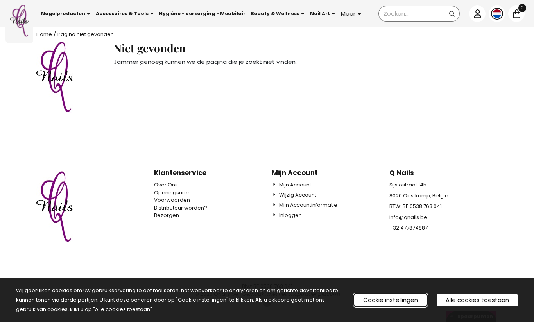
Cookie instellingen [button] (390, 300)
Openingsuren (172, 192)
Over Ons (166, 184)
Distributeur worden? (180, 208)
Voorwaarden (172, 200)
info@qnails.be (408, 217)
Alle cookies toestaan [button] (477, 300)
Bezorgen (166, 215)
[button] (66, 13)
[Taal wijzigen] (497, 14)
